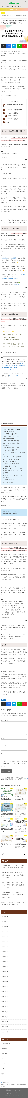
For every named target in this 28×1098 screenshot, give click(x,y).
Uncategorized (5, 1043)
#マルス (22, 363)
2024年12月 (4, 971)
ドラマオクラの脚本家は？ (11, 113)
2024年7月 (4, 996)
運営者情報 (8, 1090)
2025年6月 (4, 941)
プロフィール (18, 1093)
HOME (3, 1082)
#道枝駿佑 (11, 365)
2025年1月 (4, 966)
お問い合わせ (10, 1093)
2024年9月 (4, 986)
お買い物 (4, 1053)
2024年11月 (4, 976)
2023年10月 (4, 1032)
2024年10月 (4, 981)
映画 (2, 1074)
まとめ (6, 122)
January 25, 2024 (13, 375)
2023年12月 (4, 1022)
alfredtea (14, 3)
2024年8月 (4, 991)
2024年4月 (4, 1012)
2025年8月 (4, 931)
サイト (3, 753)
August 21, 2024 (17, 284)
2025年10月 (4, 926)
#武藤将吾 (17, 365)
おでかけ (14, 6)
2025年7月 (4, 936)
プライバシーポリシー (18, 1090)
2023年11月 (4, 1027)
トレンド (8, 6)
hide (18, 101)
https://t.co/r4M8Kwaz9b (10, 367)
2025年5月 (4, 946)
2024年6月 (4, 1001)
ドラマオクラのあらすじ (11, 119)
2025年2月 (4, 961)
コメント (4, 720)
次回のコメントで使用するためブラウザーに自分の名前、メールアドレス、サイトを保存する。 (14, 764)
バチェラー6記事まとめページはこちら (14, 9)
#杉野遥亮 (13, 258)
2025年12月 (4, 916)
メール (4, 746)
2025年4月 (4, 951)
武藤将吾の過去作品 (12, 115)
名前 (3, 738)
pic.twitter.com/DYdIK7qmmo (10, 278)
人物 (3, 6)
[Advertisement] (14, 405)
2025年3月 (4, 956)
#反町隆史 (5, 258)
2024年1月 (4, 1017)
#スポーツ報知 (22, 274)
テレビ (19, 6)
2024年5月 (4, 1006)
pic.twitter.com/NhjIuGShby (9, 369)
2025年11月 (4, 921)
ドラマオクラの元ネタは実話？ (12, 109)
